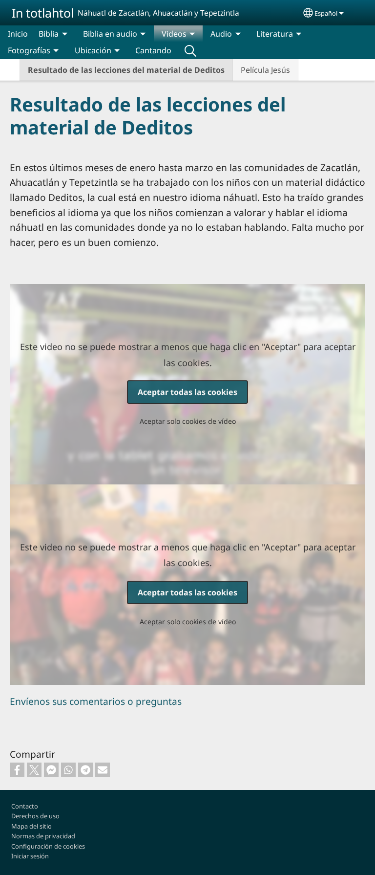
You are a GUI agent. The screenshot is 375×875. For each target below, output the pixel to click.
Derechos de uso (35, 815)
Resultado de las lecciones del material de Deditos (126, 70)
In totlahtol (43, 12)
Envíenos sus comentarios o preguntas (96, 701)
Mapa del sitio (31, 826)
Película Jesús (265, 70)
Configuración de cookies (48, 846)
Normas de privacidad (43, 835)
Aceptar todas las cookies (187, 392)
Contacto (24, 806)
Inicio (18, 33)
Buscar (190, 50)
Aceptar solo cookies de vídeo (188, 421)
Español (325, 13)
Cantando (153, 50)
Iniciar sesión (30, 856)
